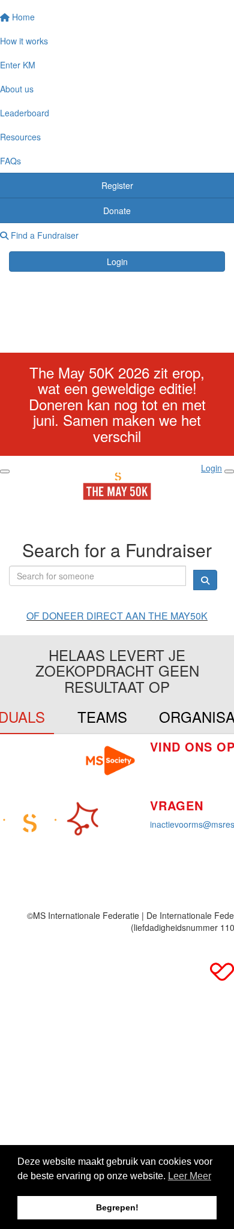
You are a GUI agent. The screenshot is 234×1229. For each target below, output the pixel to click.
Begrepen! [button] (117, 1207)
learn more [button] (189, 1177)
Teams (102, 716)
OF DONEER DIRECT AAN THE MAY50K (117, 616)
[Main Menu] (5, 471)
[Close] (229, 471)
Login (117, 262)
